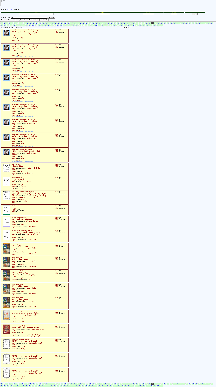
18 (52, 23)
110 (133, 25)
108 (125, 25)
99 (92, 25)
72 (8, 25)
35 (105, 23)
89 (61, 25)
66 (202, 23)
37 (111, 23)
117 (158, 25)
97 (86, 25)
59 (180, 23)
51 (155, 23)
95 (79, 25)
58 (177, 23)
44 (133, 23)
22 (65, 23)
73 (11, 25)
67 (205, 23)
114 (147, 25)
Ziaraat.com (10, 9)
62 (190, 23)
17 (49, 23)
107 (122, 25)
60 (183, 23)
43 (130, 23)
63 (193, 23)
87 (54, 25)
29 (86, 23)
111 (136, 25)
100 (96, 25)
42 (127, 23)
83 (42, 25)
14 (40, 23)
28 (83, 23)
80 (33, 25)
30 (90, 23)
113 (143, 25)
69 (211, 23)
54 (165, 23)
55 (168, 23)
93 (73, 25)
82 (39, 25)
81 (36, 25)
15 (43, 23)
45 (136, 23)
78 (26, 25)
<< (1, 23)
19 (55, 23)
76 (20, 25)
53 (161, 23)
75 (17, 25)
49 (149, 23)
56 (171, 23)
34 (102, 23)
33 (99, 23)
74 (14, 25)
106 (118, 25)
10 (27, 23)
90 (64, 25)
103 (107, 25)
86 (51, 25)
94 (76, 25)
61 (186, 23)
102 (103, 25)
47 (143, 23)
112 (140, 25)
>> (161, 25)
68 (208, 23)
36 (108, 23)
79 (29, 25)
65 (199, 23)
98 (89, 25)
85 (48, 25)
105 (114, 25)
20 (58, 23)
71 (4, 25)
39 (118, 23)
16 (46, 23)
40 (121, 23)
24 (71, 23)
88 (58, 25)
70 (1, 25)
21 (62, 23)
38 (115, 23)
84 (45, 25)
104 (110, 25)
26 (77, 23)
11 (30, 23)
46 (140, 23)
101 (99, 25)
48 (146, 23)
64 (196, 23)
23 (68, 23)
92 (70, 25)
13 (37, 23)
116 (154, 25)
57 (174, 23)
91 (67, 25)
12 (33, 23)
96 (83, 25)
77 (23, 25)
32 (96, 23)
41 (124, 23)
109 (129, 25)
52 (158, 23)
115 (151, 25)
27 (80, 23)
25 (74, 23)
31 (93, 23)
